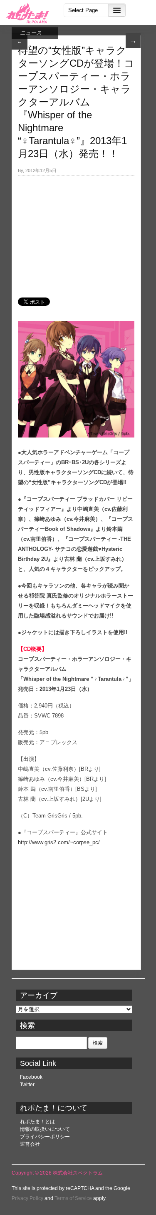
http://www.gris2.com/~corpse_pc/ (59, 842)
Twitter (27, 1085)
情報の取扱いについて (45, 1129)
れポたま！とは (37, 1122)
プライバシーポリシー (45, 1137)
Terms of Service (73, 1198)
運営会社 (30, 1144)
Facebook (31, 1077)
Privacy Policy (27, 1198)
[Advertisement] (76, 232)
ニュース (31, 33)
